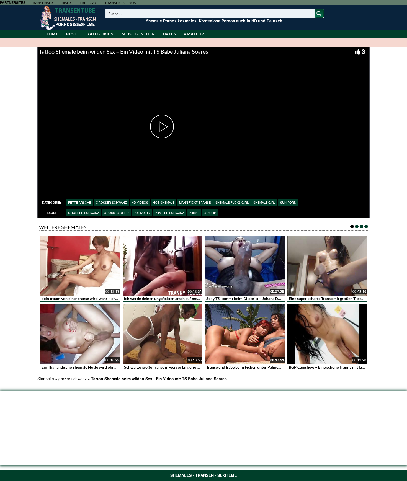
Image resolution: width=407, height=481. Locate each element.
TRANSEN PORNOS (120, 2)
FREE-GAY (88, 2)
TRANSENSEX (42, 2)
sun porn (288, 202)
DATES (169, 34)
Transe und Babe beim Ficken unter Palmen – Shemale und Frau (260, 367)
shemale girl (264, 202)
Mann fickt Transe (195, 202)
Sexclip (210, 212)
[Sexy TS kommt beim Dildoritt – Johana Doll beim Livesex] (245, 266)
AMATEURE (195, 34)
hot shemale (163, 202)
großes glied (116, 212)
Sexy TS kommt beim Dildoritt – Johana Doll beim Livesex (255, 298)
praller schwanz (169, 212)
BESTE (72, 34)
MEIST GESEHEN (138, 34)
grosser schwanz (111, 202)
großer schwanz (83, 212)
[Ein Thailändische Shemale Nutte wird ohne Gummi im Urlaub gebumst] (80, 334)
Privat (194, 212)
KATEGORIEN (100, 34)
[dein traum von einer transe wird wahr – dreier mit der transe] (80, 266)
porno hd (141, 212)
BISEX (66, 2)
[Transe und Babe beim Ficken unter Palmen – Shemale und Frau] (245, 334)
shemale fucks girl (232, 202)
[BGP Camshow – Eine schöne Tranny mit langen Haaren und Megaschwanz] (327, 334)
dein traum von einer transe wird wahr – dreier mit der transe (94, 298)
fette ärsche (79, 202)
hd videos (140, 202)
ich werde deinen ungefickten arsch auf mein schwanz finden (176, 298)
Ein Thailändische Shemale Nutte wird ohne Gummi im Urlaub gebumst (102, 367)
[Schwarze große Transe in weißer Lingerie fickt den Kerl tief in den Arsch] (162, 334)
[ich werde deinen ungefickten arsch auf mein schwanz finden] (162, 266)
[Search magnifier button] (319, 13)
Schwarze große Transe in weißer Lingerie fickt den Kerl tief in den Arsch (186, 367)
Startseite (45, 378)
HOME (51, 34)
